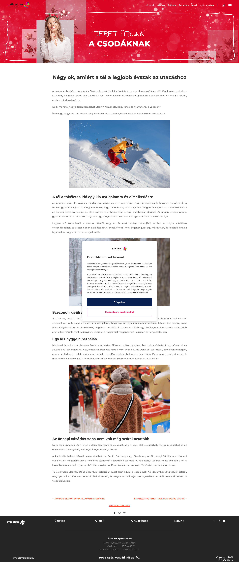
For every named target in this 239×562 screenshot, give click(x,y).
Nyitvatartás (207, 5)
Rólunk (172, 5)
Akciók (161, 5)
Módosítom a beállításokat (119, 312)
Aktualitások (139, 521)
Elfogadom (119, 302)
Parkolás (184, 5)
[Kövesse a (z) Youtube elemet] (124, 513)
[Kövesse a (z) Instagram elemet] (119, 513)
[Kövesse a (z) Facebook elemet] (115, 513)
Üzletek (150, 5)
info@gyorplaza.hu (23, 558)
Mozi (194, 5)
